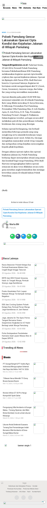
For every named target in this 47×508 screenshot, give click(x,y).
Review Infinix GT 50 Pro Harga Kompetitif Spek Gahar (15, 394)
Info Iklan (22, 492)
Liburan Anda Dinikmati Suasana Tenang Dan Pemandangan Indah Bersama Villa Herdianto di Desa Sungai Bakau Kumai (16, 428)
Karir (28, 492)
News (14, 8)
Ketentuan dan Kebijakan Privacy (20, 486)
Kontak (35, 486)
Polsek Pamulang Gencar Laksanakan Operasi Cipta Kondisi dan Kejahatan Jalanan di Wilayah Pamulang (23, 212)
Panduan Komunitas (14, 489)
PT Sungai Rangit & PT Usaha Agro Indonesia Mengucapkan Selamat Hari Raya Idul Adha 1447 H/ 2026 (16, 367)
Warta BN (14, 224)
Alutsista (27, 8)
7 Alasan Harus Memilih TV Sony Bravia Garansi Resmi (15, 379)
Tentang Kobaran (12, 492)
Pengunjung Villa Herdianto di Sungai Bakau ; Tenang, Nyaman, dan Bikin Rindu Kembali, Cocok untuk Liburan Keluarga (17, 411)
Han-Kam (37, 8)
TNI (20, 8)
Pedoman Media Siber (30, 489)
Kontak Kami (36, 492)
